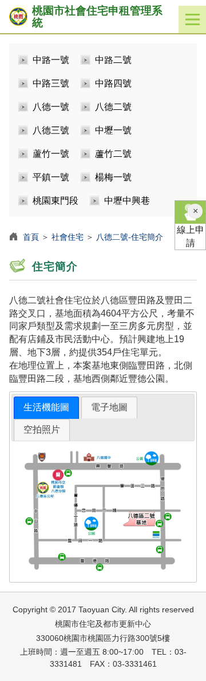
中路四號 (113, 83)
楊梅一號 (113, 177)
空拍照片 (41, 429)
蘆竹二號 (113, 154)
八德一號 (51, 107)
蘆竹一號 (51, 154)
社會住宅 (68, 236)
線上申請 (190, 236)
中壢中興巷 (127, 200)
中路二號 (113, 60)
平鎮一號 (51, 177)
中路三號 (51, 83)
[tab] (46, 408)
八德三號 (51, 130)
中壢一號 (113, 130)
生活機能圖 (46, 407)
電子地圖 (109, 407)
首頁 (31, 236)
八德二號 (113, 107)
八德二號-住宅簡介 (129, 236)
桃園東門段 (55, 200)
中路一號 (51, 60)
